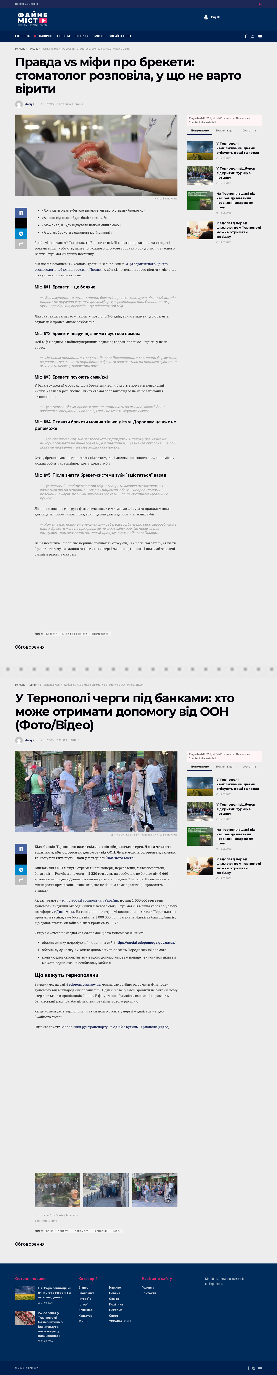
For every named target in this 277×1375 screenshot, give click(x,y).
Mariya (29, 104)
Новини (77, 104)
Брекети (51, 633)
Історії (83, 1304)
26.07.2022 (48, 104)
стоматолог (100, 633)
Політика (116, 1304)
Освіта (114, 1299)
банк (49, 1230)
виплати (63, 1230)
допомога (81, 1230)
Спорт (113, 1315)
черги (117, 1230)
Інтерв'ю (33, 48)
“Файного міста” (120, 857)
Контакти (149, 1293)
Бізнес (83, 1287)
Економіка (86, 1293)
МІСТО (99, 36)
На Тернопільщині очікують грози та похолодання (54, 1292)
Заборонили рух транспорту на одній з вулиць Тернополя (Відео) (115, 1026)
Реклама (115, 1310)
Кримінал (86, 1310)
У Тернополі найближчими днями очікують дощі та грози (237, 148)
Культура (85, 1315)
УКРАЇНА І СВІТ (120, 36)
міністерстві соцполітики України (90, 900)
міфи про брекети (74, 633)
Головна (20, 48)
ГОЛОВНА (22, 36)
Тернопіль (100, 1230)
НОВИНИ (63, 36)
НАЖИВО (45, 36)
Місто (63, 740)
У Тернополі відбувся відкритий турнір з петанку (235, 173)
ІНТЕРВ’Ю (82, 36)
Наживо (115, 1287)
